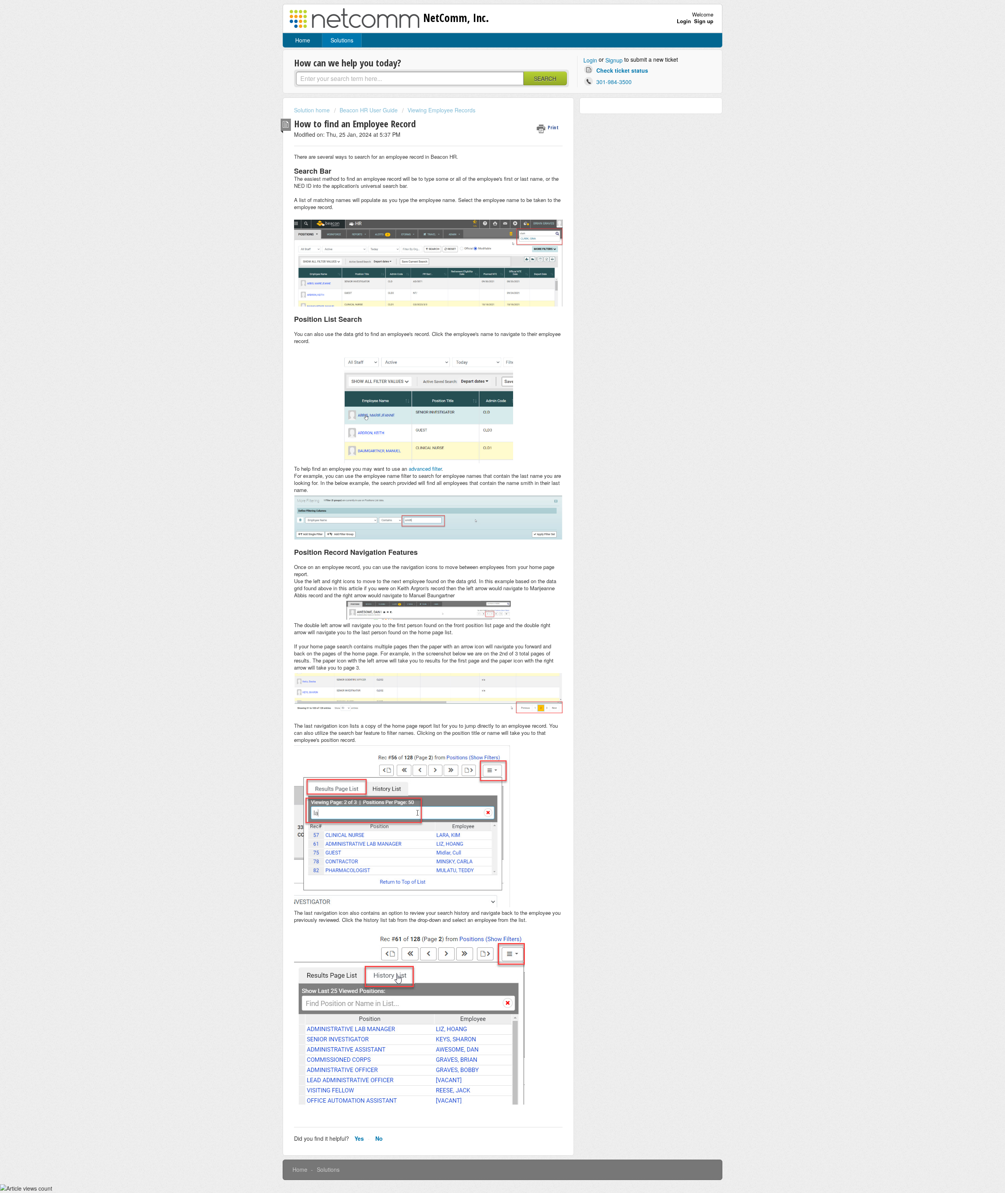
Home (302, 40)
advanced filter (425, 468)
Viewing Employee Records (441, 110)
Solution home (312, 110)
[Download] (488, 508)
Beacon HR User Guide (369, 110)
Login (590, 60)
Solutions (342, 40)
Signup (614, 60)
